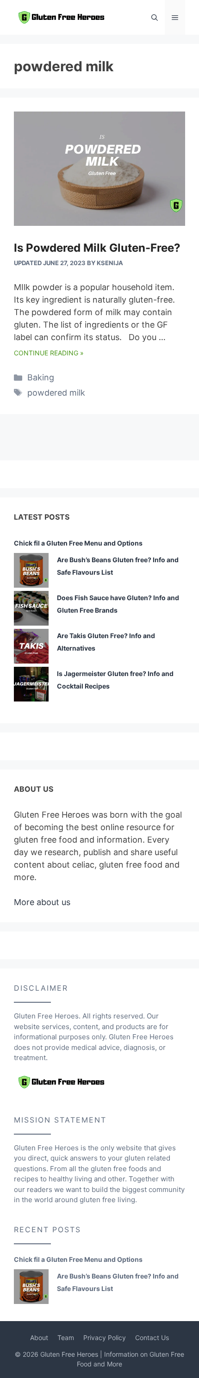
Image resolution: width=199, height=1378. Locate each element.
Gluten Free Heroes (69, 1354)
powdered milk (56, 392)
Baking (40, 377)
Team (65, 1337)
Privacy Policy (104, 1337)
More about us (42, 902)
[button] (154, 17)
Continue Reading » (49, 353)
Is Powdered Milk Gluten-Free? (97, 247)
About (39, 1337)
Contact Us (152, 1337)
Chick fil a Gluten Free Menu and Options (78, 543)
